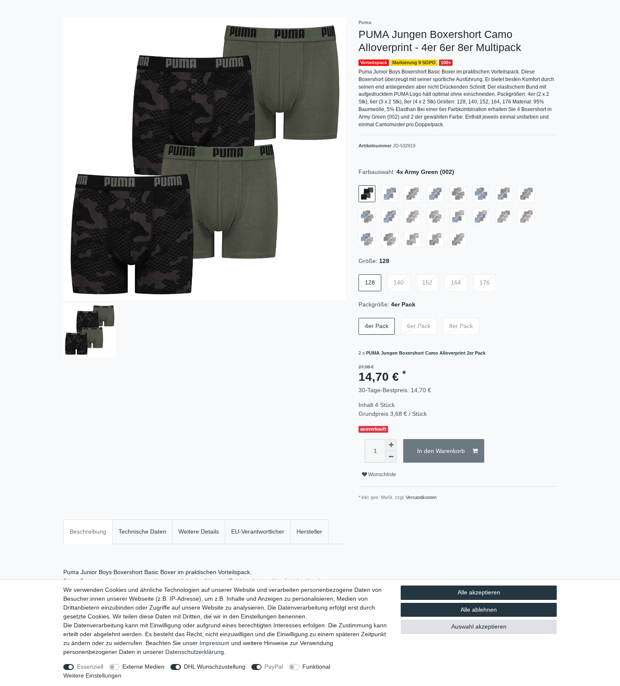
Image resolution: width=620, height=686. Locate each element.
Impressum (214, 643)
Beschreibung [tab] (88, 531)
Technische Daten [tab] (142, 531)
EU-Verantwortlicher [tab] (257, 531)
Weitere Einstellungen (92, 675)
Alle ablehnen (479, 609)
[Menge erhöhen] (391, 445)
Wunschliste (381, 474)
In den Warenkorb (441, 450)
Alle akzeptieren (479, 592)
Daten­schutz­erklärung (194, 651)
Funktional (316, 666)
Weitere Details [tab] (198, 531)
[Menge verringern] (391, 457)
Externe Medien (143, 666)
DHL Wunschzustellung (214, 666)
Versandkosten (421, 497)
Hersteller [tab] (309, 531)
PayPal (273, 666)
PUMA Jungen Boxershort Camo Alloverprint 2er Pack (425, 352)
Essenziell (90, 666)
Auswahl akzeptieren (479, 626)
